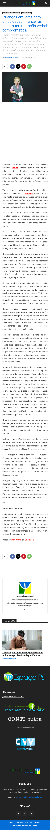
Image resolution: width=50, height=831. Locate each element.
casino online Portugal (25, 727)
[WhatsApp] (29, 66)
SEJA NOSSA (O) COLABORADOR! (25, 825)
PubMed (29, 193)
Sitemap (37, 823)
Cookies (10, 823)
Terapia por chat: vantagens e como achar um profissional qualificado (22, 654)
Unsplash (29, 540)
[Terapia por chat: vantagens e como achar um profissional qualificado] (25, 632)
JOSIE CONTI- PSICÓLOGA (13, 696)
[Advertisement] (25, 132)
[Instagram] (25, 813)
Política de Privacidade (24, 823)
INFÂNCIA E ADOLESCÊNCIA (11, 13)
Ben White (16, 540)
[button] (4, 3)
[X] (18, 66)
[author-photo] (25, 593)
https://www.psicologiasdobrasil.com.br (25, 600)
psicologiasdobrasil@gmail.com (29, 797)
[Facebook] (12, 66)
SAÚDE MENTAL (26, 13)
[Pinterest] (23, 66)
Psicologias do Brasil (11, 57)
